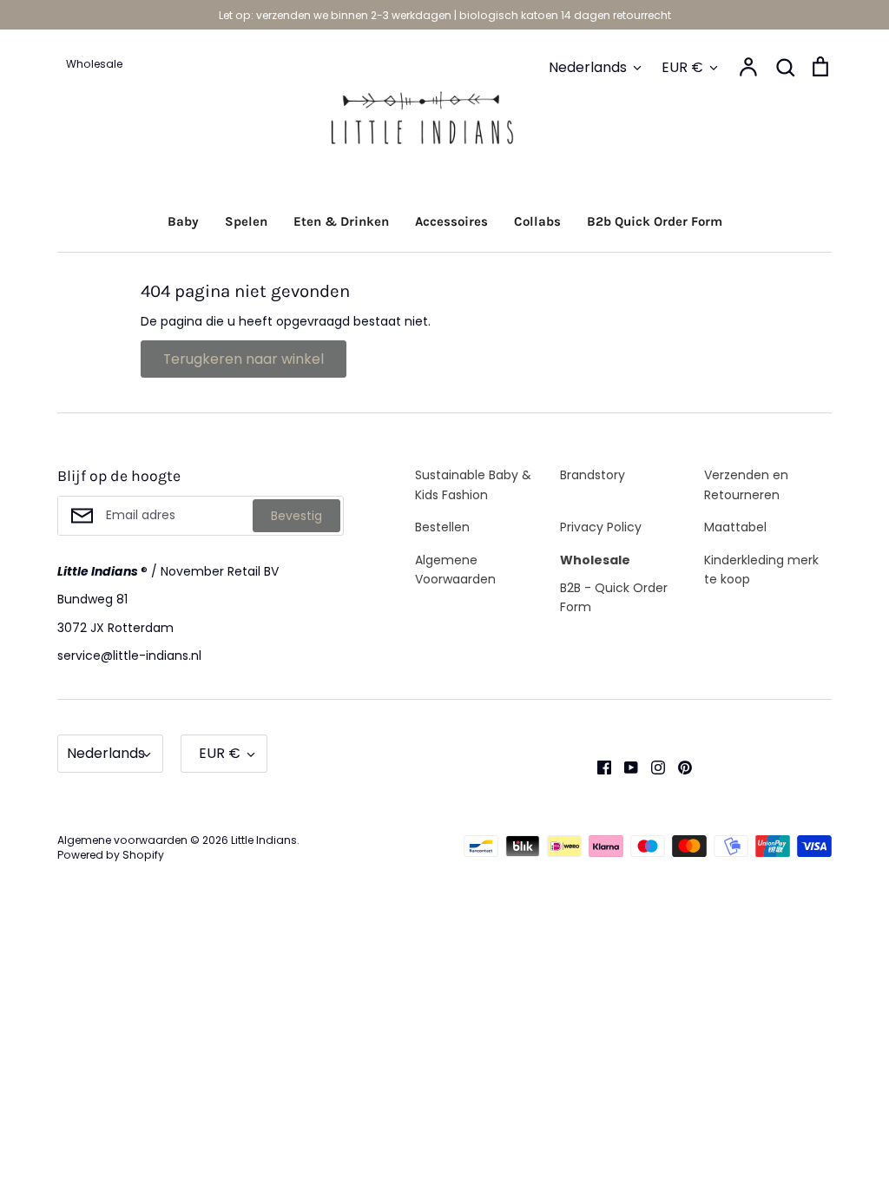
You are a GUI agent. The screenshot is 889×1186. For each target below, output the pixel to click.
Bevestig (296, 515)
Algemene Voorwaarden (455, 569)
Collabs (537, 221)
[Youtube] (624, 766)
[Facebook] (597, 766)
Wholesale (595, 560)
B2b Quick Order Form (654, 221)
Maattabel (735, 527)
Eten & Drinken (341, 221)
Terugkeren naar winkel (243, 359)
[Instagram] (651, 766)
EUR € (682, 67)
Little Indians (264, 840)
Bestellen (442, 527)
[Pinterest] (678, 766)
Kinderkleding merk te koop (761, 569)
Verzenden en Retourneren (746, 484)
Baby (183, 221)
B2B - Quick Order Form (614, 597)
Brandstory (592, 475)
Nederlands (588, 67)
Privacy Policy (601, 527)
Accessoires (451, 221)
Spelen (246, 221)
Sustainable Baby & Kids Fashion (473, 484)
